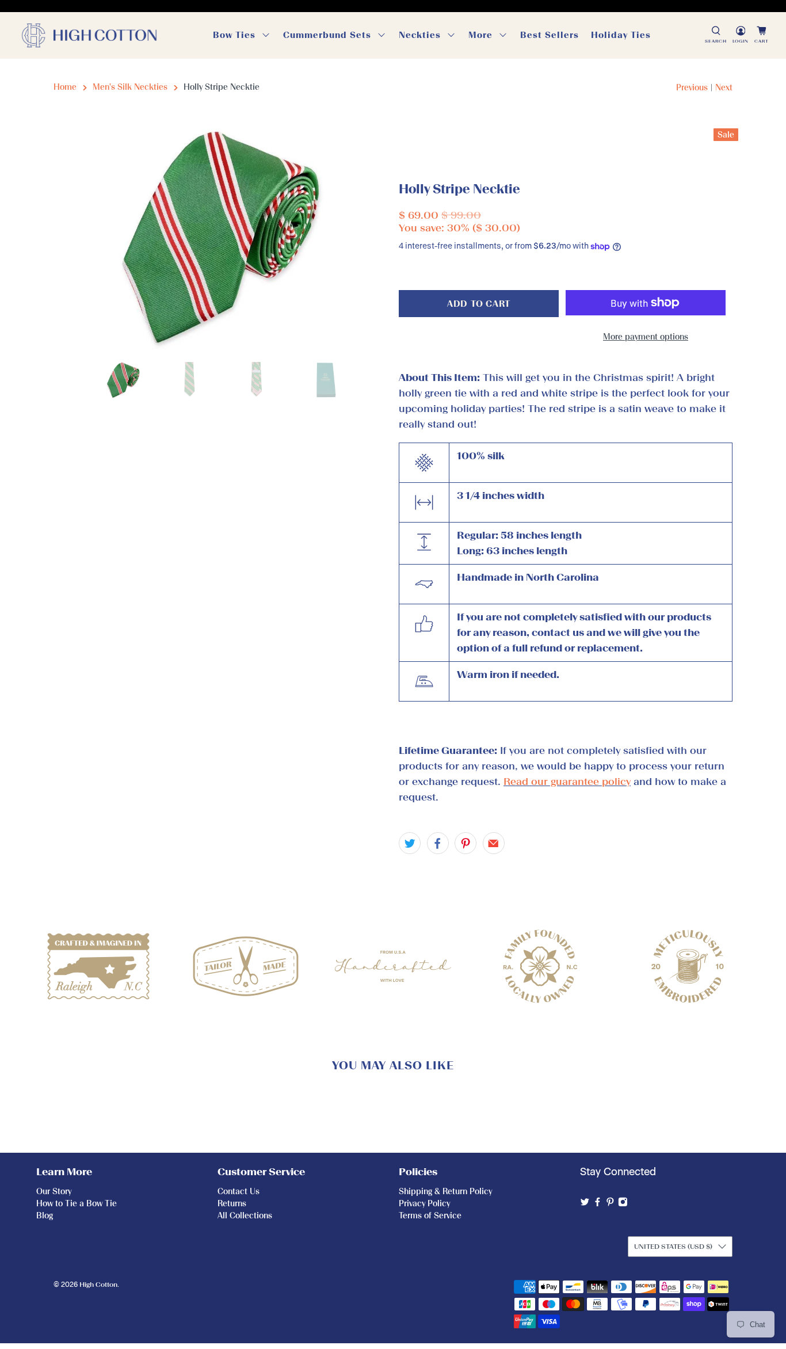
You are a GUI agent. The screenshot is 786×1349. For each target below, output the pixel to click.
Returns (232, 1204)
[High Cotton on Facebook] (597, 1204)
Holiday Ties (621, 35)
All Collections (245, 1216)
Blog (44, 1216)
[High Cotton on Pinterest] (610, 1204)
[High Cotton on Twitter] (585, 1204)
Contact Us (239, 1191)
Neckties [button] (420, 35)
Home (65, 87)
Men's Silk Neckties (130, 87)
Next (723, 88)
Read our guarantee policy (567, 781)
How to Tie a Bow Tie (76, 1204)
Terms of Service (430, 1216)
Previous (692, 88)
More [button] (480, 35)
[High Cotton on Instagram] (623, 1204)
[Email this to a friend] (494, 843)
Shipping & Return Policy (445, 1191)
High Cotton (98, 1285)
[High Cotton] (89, 35)
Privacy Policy (424, 1204)
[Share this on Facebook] (438, 843)
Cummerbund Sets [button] (327, 35)
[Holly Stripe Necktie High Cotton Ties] (220, 239)
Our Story (53, 1191)
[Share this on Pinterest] (465, 843)
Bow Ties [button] (234, 35)
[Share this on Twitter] (410, 843)
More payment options (645, 337)
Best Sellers (549, 35)
